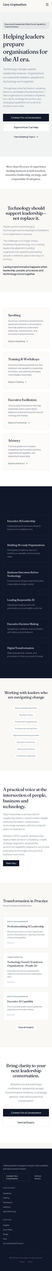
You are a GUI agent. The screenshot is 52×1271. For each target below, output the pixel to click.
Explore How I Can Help (26, 127)
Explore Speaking (16, 341)
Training (6, 1198)
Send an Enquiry (26, 1122)
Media (5, 1234)
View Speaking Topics (24, 136)
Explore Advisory (16, 463)
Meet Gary (11, 863)
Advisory (6, 1207)
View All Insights (26, 1027)
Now (5, 1239)
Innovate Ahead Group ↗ (13, 1243)
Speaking (7, 1193)
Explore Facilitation (17, 422)
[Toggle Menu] (47, 4)
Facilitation (7, 1202)
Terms (30, 1262)
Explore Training (16, 382)
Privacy (22, 1262)
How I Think (7, 1230)
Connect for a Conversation (26, 117)
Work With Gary (9, 1211)
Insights (6, 1225)
